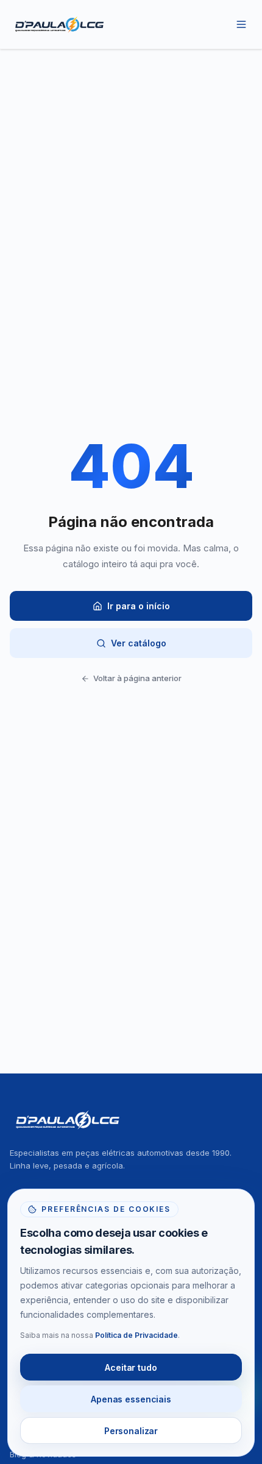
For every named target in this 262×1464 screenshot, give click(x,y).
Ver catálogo (138, 643)
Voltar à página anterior (137, 678)
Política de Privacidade (136, 1335)
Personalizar (131, 1431)
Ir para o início (138, 606)
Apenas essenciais (131, 1399)
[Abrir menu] (241, 24)
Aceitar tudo (131, 1367)
